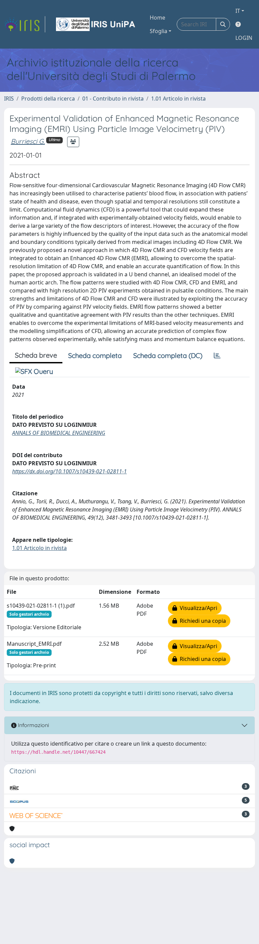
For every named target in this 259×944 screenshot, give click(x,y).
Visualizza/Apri (197, 608)
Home (157, 17)
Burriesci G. (28, 141)
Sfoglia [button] (158, 31)
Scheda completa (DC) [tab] (167, 355)
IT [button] (237, 11)
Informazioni (33, 725)
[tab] (217, 356)
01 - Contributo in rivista (113, 98)
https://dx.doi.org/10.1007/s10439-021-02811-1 (69, 471)
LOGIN (243, 37)
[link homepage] (24, 24)
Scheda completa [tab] (95, 355)
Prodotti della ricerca (48, 98)
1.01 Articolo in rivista (178, 98)
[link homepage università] (96, 24)
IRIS (9, 98)
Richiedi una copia (201, 620)
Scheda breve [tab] (36, 355)
